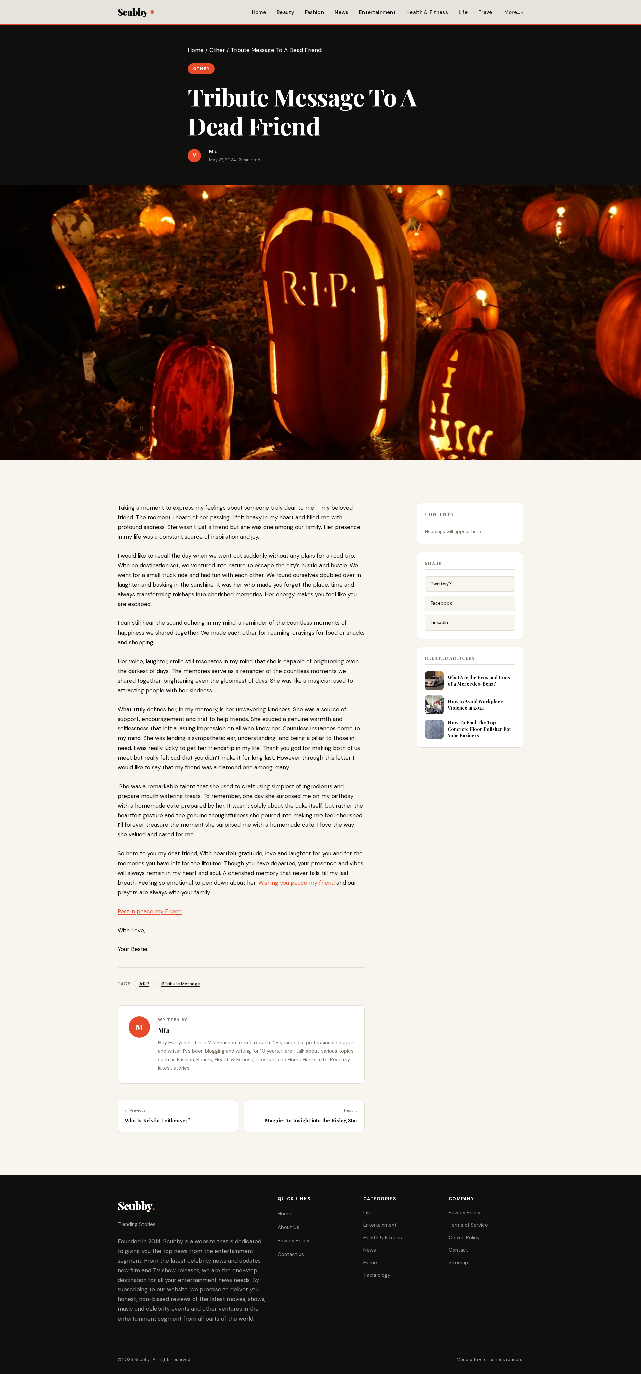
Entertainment (377, 12)
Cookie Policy (464, 1237)
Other (217, 50)
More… (512, 12)
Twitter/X (441, 584)
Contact (458, 1250)
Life (463, 12)
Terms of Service (468, 1225)
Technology (376, 1275)
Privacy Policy (293, 1240)
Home (259, 12)
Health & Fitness (427, 12)
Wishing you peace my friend (296, 882)
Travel (486, 12)
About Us (288, 1227)
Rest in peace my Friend (150, 911)
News (341, 12)
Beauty (285, 12)
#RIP (144, 984)
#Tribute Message (180, 984)
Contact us (291, 1254)
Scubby (132, 12)
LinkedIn (439, 622)
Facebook (441, 603)
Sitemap (458, 1262)
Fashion (314, 12)
